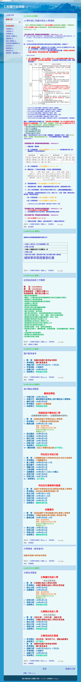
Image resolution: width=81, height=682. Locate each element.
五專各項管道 (30, 573)
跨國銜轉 (8, 48)
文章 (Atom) (31, 673)
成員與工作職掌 (33, 344)
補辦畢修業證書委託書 (39, 258)
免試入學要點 (10, 41)
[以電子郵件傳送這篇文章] (57, 224)
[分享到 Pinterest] (62, 224)
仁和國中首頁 (10, 15)
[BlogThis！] (58, 224)
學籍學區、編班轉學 (12, 53)
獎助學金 (8, 50)
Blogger (56, 678)
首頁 (44, 669)
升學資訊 (31, 380)
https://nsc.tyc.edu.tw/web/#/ (37, 50)
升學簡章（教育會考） (34, 549)
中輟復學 (8, 29)
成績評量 (8, 38)
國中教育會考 (30, 353)
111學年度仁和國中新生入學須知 (39, 21)
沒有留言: (51, 224)
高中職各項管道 (31, 389)
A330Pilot (43, 678)
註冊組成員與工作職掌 (34, 280)
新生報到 (31, 227)
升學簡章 (31, 563)
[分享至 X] (60, 224)
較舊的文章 (70, 669)
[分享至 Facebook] (61, 224)
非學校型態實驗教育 (12, 43)
